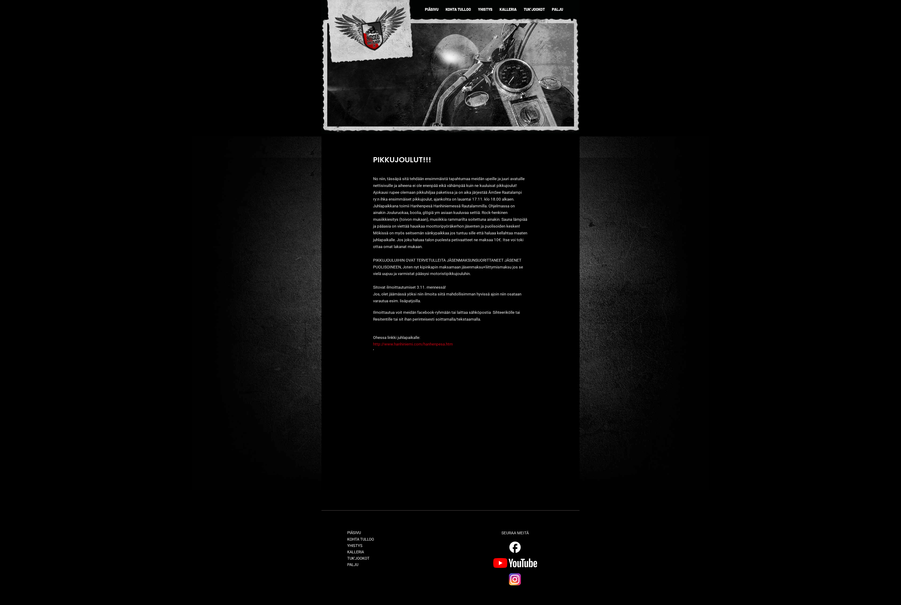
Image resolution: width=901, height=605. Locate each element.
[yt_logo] (515, 560)
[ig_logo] (515, 574)
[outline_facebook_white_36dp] (515, 542)
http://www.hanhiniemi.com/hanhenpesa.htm (413, 344)
